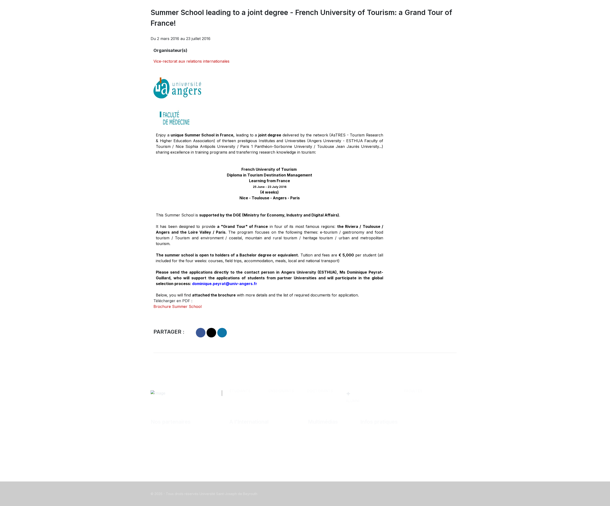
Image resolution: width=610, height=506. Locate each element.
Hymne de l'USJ (328, 458)
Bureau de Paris (248, 435)
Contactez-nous (379, 435)
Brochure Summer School (177, 306)
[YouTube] (393, 493)
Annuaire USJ (378, 443)
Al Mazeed (165, 435)
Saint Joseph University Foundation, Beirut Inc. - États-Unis (267, 454)
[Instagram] (374, 493)
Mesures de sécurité (383, 458)
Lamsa (161, 443)
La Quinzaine (324, 451)
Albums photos (327, 435)
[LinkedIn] (383, 493)
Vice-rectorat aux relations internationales (191, 61)
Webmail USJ (377, 451)
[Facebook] (355, 493)
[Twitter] (364, 493)
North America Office (253, 443)
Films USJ (322, 443)
